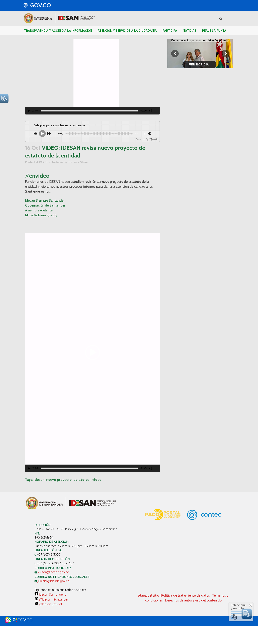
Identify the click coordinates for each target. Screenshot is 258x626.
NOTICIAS (189, 30)
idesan (39, 480)
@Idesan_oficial (50, 604)
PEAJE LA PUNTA (214, 30)
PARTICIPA (169, 30)
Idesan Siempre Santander (45, 200)
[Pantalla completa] (157, 111)
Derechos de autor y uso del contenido (193, 600)
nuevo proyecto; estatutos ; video (73, 480)
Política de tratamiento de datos (186, 595)
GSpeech (153, 139)
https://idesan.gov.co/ (41, 215)
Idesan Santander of (53, 594)
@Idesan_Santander (53, 599)
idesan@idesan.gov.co (53, 572)
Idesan (72, 162)
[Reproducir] (29, 111)
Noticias (57, 162)
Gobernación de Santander (45, 205)
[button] (92, 352)
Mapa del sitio (149, 595)
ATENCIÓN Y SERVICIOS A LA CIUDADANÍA (127, 30)
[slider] (89, 110)
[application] (92, 76)
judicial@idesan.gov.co (54, 581)
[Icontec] (204, 533)
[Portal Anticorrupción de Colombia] (163, 524)
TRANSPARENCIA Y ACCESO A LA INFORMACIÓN (58, 30)
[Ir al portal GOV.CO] (129, 620)
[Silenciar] (150, 110)
